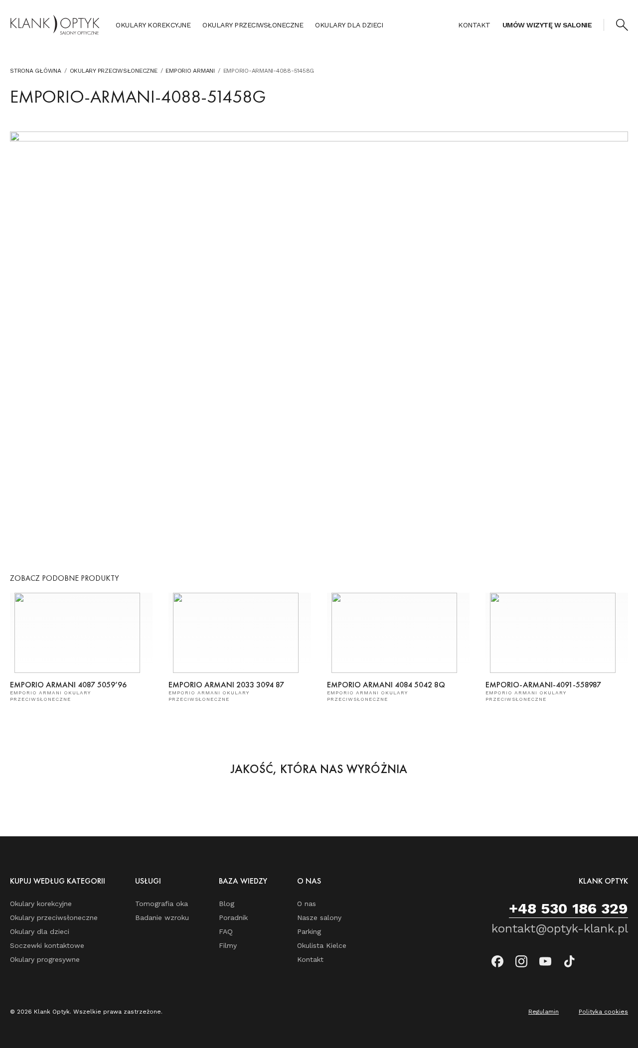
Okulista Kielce (321, 945)
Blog (226, 904)
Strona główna (35, 70)
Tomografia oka (161, 904)
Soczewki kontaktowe (47, 945)
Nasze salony (319, 917)
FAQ (226, 931)
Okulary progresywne (45, 959)
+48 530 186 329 (568, 908)
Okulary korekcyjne (153, 25)
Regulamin (543, 1011)
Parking (309, 931)
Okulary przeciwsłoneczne (252, 25)
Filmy (228, 945)
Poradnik (233, 917)
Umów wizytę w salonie (547, 25)
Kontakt (474, 25)
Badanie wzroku (162, 917)
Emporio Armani (190, 70)
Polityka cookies (603, 1011)
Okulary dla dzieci (349, 25)
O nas (306, 904)
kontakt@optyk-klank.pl (559, 928)
